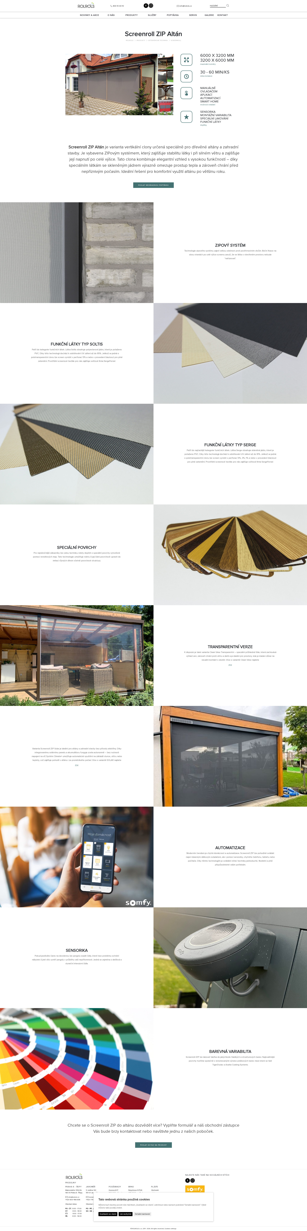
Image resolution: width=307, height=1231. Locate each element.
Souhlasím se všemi (108, 1214)
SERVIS (193, 15)
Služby (152, 15)
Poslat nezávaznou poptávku (153, 185)
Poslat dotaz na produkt (153, 1145)
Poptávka (173, 15)
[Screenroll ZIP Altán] (165, 61)
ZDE (230, 665)
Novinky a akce (89, 15)
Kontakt (222, 15)
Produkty (131, 15)
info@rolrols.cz (186, 6)
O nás (111, 15)
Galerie (209, 15)
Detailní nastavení (142, 1214)
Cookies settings (170, 1229)
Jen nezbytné (125, 1214)
